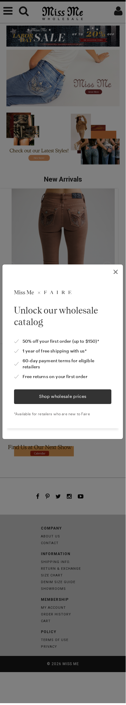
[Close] (115, 272)
